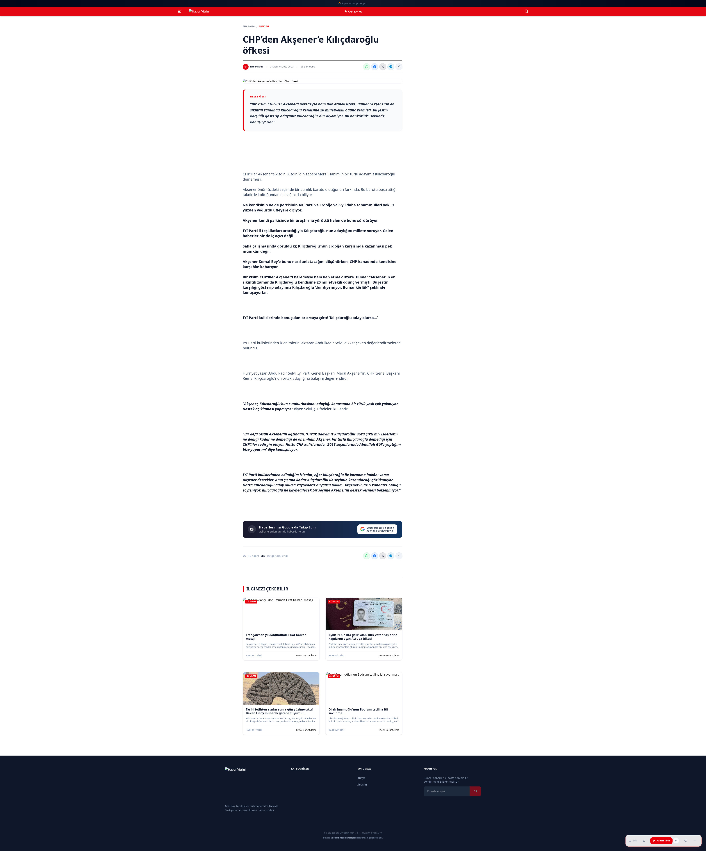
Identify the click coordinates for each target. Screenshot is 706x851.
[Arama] (527, 11)
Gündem (264, 26)
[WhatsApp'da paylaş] (366, 66)
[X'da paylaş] (382, 66)
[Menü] (179, 11)
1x (676, 840)
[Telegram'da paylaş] (391, 66)
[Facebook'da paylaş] (374, 66)
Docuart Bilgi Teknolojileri (343, 837)
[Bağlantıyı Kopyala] (399, 66)
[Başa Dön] (695, 840)
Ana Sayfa (355, 11)
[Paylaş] (685, 840)
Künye (361, 778)
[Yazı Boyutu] (644, 840)
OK (475, 791)
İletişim (362, 784)
